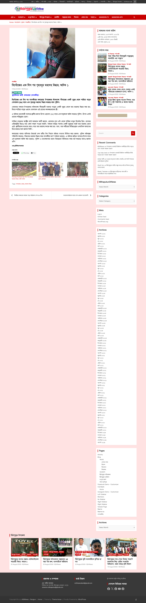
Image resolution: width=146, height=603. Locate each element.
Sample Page (102, 507)
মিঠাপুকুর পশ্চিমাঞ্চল (105, 474)
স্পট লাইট (43, 1)
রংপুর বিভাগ (31, 17)
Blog (99, 457)
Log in (100, 214)
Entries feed (102, 217)
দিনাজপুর (89, 1)
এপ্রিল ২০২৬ (101, 244)
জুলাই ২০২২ (101, 355)
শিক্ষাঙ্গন (76, 17)
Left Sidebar (102, 494)
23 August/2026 (113, 94)
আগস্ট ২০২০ (101, 413)
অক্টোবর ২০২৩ (102, 318)
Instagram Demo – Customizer (108, 492)
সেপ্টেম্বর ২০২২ (102, 350)
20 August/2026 (80, 564)
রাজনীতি (56, 17)
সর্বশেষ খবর (103, 50)
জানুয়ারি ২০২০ (102, 430)
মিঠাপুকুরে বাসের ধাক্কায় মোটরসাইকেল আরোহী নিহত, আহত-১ (118, 68)
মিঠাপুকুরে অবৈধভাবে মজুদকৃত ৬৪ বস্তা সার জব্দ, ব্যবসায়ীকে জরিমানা (120, 80)
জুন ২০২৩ (100, 328)
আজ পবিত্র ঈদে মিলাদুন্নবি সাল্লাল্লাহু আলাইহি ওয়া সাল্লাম (120, 57)
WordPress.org (103, 222)
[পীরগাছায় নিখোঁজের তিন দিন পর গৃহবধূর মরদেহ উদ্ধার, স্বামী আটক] (24, 169)
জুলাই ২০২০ (101, 415)
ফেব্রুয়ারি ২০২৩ (102, 338)
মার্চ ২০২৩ (100, 336)
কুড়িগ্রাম (77, 1)
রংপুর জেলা (110, 87)
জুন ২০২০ (100, 418)
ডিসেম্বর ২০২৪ (102, 283)
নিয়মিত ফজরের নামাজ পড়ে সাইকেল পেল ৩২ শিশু (28, 195)
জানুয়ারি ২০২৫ (102, 281)
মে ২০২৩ (100, 331)
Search (133, 133)
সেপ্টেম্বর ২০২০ (102, 410)
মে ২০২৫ (100, 271)
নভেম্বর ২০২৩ (102, 316)
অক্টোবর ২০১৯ (102, 437)
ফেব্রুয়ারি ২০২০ (102, 427)
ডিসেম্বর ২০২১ (102, 373)
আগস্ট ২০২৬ (101, 234)
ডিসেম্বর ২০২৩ (102, 313)
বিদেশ (103, 464)
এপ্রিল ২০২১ (101, 393)
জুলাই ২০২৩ (101, 326)
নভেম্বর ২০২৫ (102, 256)
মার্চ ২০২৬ (100, 246)
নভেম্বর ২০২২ (102, 345)
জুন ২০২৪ (100, 298)
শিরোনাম (112, 54)
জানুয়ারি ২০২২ (102, 370)
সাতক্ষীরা (14, 82)
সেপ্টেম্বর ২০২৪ (102, 291)
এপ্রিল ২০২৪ (101, 303)
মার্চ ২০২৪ (100, 306)
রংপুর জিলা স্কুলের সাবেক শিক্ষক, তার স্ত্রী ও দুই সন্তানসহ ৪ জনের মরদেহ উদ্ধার (121, 102)
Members (101, 497)
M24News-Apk (117, 17)
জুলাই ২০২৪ (101, 296)
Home (102, 489)
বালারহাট (110, 77)
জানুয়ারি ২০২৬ (102, 251)
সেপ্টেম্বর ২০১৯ (102, 440)
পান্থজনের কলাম (66, 17)
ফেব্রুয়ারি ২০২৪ (102, 308)
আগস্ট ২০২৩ (101, 323)
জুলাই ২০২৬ (101, 236)
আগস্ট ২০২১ (101, 383)
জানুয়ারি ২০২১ (102, 400)
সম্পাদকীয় (103, 1)
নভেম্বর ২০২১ (101, 375)
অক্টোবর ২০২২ (102, 348)
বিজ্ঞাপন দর (101, 512)
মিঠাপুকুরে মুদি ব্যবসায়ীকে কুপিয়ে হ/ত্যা (88, 560)
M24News (25, 89)
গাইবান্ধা (55, 1)
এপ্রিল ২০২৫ (101, 273)
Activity (100, 455)
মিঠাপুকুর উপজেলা (117, 1)
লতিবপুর (119, 64)
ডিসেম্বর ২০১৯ (102, 432)
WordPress (82, 599)
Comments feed (103, 219)
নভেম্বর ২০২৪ (102, 286)
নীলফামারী (62, 1)
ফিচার (109, 1)
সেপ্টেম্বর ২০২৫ (102, 261)
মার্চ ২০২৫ (100, 276)
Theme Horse (56, 599)
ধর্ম (108, 54)
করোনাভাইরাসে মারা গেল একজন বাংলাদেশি (75, 195)
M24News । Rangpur (29, 599)
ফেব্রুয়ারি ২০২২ (102, 368)
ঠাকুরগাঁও (96, 1)
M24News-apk (128, 1)
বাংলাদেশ (21, 17)
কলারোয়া (18, 184)
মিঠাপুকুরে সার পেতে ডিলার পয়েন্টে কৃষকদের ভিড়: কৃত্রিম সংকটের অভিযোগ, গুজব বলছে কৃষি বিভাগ (120, 561)
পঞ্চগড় (83, 1)
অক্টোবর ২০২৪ (102, 288)
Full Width (101, 487)
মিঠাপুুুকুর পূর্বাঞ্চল (104, 477)
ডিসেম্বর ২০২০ (102, 403)
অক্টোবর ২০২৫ (102, 259)
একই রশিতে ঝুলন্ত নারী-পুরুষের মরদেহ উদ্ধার (76, 177)
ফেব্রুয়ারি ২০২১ (102, 398)
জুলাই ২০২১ (101, 385)
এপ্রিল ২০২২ (101, 363)
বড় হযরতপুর (79, 552)
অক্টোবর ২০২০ (102, 408)
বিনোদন (104, 467)
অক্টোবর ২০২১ (102, 378)
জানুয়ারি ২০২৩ (102, 341)
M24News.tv (104, 17)
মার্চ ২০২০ (100, 425)
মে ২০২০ (100, 420)
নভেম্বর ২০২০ (102, 405)
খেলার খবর (84, 17)
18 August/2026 (112, 567)
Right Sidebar (102, 502)
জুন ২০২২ (100, 358)
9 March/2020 (16, 89)
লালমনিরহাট (70, 1)
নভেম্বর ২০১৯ (101, 435)
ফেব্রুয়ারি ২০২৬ (102, 249)
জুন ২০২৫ (100, 268)
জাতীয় (37, 1)
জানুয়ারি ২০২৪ (102, 311)
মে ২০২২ (100, 360)
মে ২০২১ (100, 390)
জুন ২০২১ (100, 388)
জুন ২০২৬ (100, 239)
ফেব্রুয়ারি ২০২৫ (102, 278)
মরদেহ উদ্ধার (28, 184)
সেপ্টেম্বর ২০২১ (102, 380)
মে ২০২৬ (100, 241)
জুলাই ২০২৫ (101, 266)
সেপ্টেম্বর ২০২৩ (102, 321)
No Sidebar (101, 499)
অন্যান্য (93, 17)
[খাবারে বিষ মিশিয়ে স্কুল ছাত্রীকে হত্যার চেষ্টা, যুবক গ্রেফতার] (51, 169)
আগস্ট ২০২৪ (101, 293)
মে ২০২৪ (100, 301)
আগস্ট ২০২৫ (101, 263)
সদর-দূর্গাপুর (103, 482)
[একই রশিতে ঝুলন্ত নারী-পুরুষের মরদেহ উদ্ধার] (77, 169)
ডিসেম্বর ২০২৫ (102, 254)
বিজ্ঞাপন (100, 509)
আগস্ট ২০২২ (101, 353)
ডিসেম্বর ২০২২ (102, 343)
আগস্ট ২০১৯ (101, 442)
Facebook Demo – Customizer (108, 484)
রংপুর (49, 1)
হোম (32, 1)
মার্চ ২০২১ (100, 395)
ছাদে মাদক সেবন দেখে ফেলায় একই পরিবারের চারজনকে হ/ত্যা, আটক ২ (121, 90)
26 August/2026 (113, 61)
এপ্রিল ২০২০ (101, 423)
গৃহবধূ (22, 184)
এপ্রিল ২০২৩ (101, 333)
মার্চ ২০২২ (100, 365)
